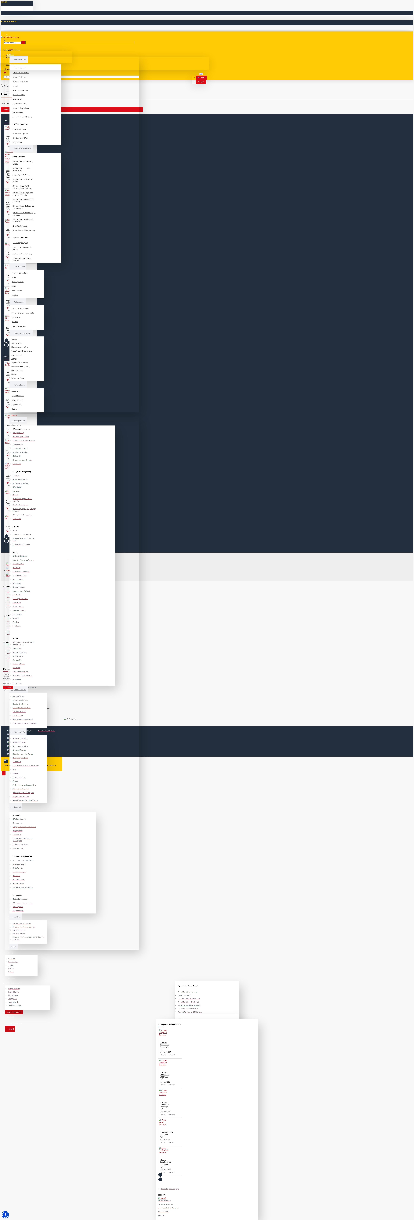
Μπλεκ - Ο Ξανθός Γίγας (21, 73)
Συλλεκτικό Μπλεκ (19, 129)
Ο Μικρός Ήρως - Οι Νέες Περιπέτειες (21, 169)
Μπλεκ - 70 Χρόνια (19, 77)
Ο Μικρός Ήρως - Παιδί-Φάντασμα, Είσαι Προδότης (22, 187)
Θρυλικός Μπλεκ (19, 95)
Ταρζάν (13, 359)
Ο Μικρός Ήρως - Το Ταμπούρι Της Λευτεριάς (23, 207)
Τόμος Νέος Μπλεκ (19, 104)
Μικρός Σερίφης (17, 370)
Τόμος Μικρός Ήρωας (20, 243)
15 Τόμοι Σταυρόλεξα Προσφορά (164, 1104)
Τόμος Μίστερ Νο (18, 396)
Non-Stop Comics (18, 282)
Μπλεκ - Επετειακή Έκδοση (22, 117)
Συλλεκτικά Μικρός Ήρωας (22, 254)
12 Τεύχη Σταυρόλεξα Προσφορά (164, 1074)
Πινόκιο (14, 409)
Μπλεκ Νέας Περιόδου (20, 134)
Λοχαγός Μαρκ (16, 355)
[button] (5, 1215)
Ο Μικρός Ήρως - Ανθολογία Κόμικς (22, 163)
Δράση (14, 277)
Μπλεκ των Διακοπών (20, 90)
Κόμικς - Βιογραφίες (19, 326)
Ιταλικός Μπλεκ (18, 112)
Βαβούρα (15, 295)
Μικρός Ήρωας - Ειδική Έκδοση (24, 230)
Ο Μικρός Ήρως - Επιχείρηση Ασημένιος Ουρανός (23, 194)
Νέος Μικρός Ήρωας (20, 226)
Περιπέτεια (15, 391)
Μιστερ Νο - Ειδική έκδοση (20, 366)
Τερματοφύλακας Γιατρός (20, 308)
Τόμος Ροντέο (16, 405)
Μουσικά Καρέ (17, 291)
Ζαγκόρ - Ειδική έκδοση (19, 363)
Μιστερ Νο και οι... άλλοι (19, 347)
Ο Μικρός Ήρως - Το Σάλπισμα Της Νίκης (23, 201)
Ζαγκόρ (14, 339)
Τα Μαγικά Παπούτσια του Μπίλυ (23, 313)
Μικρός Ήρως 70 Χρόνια (21, 175)
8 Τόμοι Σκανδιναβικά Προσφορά (165, 1162)
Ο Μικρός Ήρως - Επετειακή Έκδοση (22, 180)
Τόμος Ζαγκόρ (16, 343)
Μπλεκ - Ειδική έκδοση (21, 108)
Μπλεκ (15, 86)
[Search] (4, 40)
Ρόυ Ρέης (15, 322)
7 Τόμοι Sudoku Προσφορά (166, 1133)
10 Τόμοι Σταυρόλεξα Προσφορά (164, 1045)
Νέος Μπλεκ (17, 99)
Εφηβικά (161, 1195)
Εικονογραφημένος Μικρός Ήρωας (22, 248)
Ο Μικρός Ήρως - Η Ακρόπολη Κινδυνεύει (23, 221)
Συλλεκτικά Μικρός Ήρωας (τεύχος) (22, 259)
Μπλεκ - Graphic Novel (20, 81)
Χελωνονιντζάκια (17, 378)
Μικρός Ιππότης (17, 400)
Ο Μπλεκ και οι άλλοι (20, 138)
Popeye (14, 374)
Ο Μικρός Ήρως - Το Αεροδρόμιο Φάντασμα (24, 214)
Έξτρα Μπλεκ (17, 142)
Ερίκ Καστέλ (16, 317)
